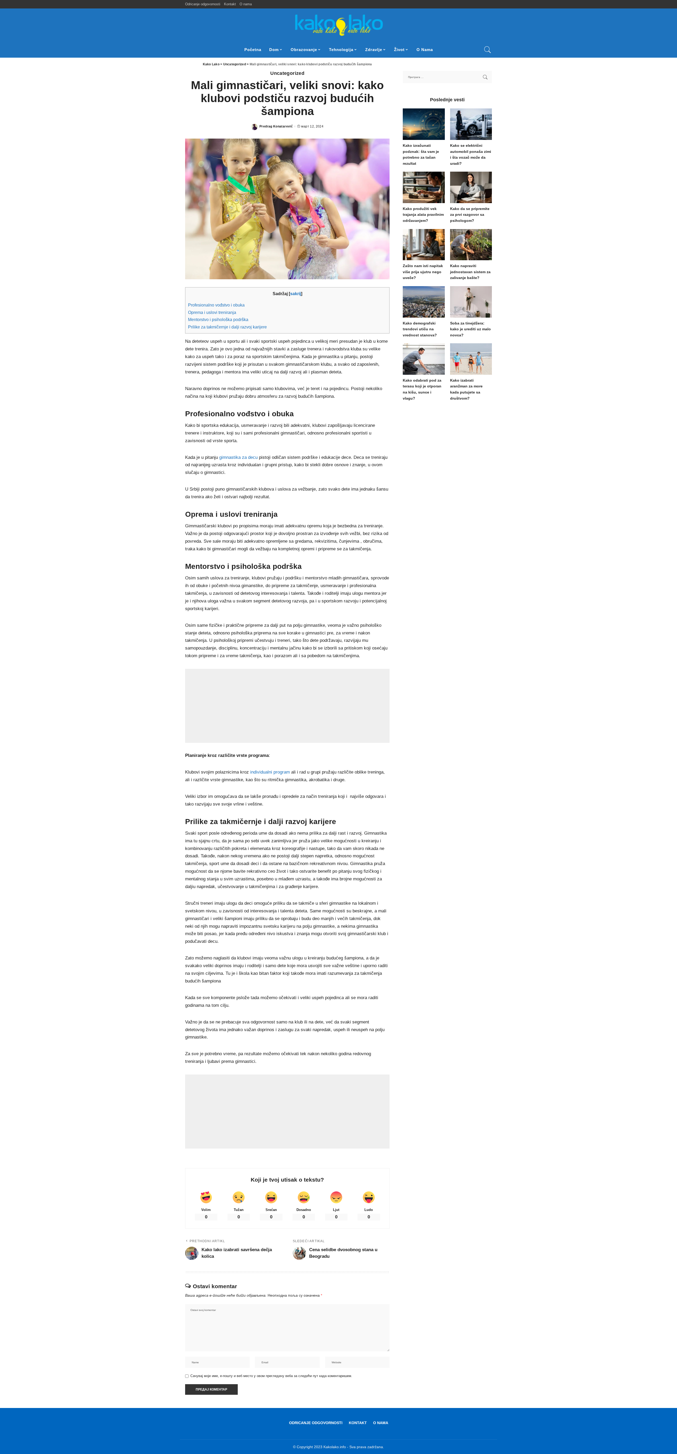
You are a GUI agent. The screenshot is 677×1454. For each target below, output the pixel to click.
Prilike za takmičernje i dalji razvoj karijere (227, 326)
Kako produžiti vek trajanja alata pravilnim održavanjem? (423, 215)
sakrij (295, 293)
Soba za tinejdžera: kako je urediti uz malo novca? (470, 329)
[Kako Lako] (338, 25)
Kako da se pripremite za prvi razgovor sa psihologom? (470, 215)
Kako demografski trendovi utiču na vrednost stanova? (420, 329)
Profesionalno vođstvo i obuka (216, 305)
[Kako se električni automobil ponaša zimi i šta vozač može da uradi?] (471, 124)
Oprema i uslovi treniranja (212, 312)
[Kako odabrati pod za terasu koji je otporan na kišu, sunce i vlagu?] (424, 359)
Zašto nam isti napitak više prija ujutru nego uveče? (423, 272)
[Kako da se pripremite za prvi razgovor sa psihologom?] (471, 187)
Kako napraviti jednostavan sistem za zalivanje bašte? (470, 272)
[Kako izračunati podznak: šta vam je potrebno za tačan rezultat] (424, 124)
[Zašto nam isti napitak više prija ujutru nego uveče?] (424, 244)
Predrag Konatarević (276, 126)
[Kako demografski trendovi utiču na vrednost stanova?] (424, 302)
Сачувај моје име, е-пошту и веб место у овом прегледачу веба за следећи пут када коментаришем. (271, 1376)
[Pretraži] (487, 50)
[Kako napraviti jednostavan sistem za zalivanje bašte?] (471, 244)
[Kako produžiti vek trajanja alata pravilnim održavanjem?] (424, 187)
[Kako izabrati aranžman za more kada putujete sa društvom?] (471, 359)
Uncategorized (287, 73)
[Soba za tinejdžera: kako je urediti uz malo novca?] (471, 302)
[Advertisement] (287, 706)
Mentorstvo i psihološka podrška (218, 319)
